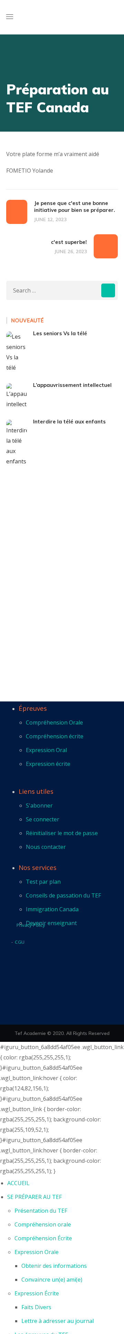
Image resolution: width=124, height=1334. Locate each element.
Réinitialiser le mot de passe (62, 833)
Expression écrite (48, 764)
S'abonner (39, 805)
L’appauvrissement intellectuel (72, 385)
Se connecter (42, 819)
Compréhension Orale (54, 722)
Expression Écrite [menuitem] (36, 1293)
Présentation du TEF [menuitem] (40, 1210)
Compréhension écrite (54, 736)
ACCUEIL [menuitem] (18, 1183)
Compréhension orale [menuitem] (42, 1224)
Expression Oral (46, 750)
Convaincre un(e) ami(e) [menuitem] (51, 1279)
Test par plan (43, 881)
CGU (19, 942)
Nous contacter (46, 847)
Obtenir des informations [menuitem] (54, 1266)
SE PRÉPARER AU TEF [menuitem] (34, 1197)
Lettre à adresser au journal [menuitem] (57, 1321)
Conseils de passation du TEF (63, 895)
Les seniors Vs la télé (60, 333)
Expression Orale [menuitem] (36, 1252)
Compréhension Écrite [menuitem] (43, 1238)
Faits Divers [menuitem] (36, 1307)
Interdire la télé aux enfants (69, 421)
